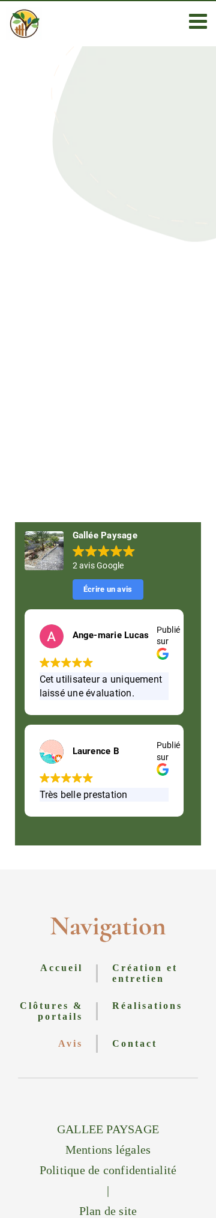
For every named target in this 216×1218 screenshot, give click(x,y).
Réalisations (147, 1005)
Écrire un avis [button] (107, 589)
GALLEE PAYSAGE (108, 1129)
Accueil (61, 968)
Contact (134, 1043)
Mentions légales (108, 1149)
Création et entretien (145, 973)
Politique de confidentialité (108, 1170)
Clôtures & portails (51, 1011)
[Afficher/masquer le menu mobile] (199, 20)
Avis (70, 1043)
